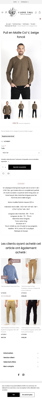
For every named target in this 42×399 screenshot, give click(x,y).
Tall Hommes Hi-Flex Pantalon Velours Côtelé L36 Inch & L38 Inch (30, 288)
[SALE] (4, 283)
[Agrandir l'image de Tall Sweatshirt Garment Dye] (10, 271)
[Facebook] (19, 375)
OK (14, 395)
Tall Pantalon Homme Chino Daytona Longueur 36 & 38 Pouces (10, 330)
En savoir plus (27, 395)
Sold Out (15, 261)
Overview (21, 183)
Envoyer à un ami (8, 173)
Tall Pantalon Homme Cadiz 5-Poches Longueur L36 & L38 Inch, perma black (31, 330)
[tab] (21, 183)
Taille (3, 146)
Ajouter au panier (19, 167)
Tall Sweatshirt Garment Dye (10, 286)
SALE (4, 277)
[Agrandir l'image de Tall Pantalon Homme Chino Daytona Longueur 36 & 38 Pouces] (10, 312)
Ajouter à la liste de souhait (3, 173)
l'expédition (27, 123)
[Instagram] (23, 375)
